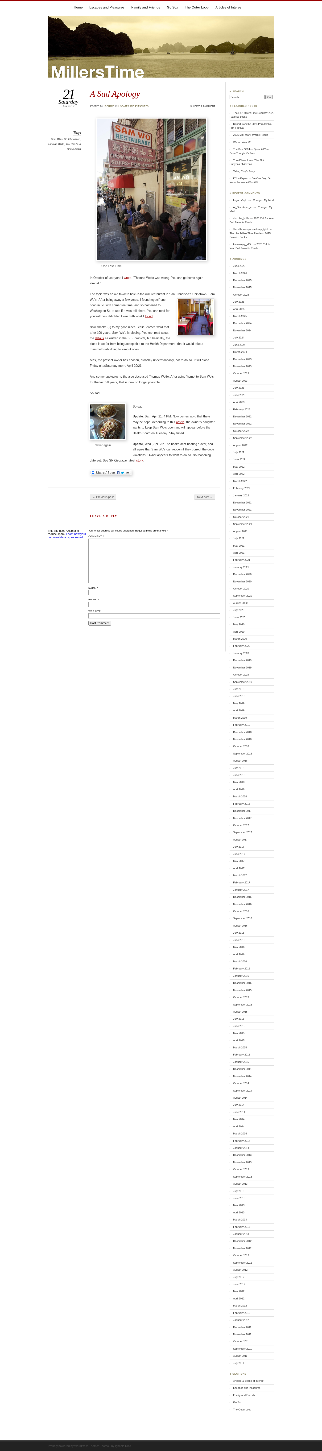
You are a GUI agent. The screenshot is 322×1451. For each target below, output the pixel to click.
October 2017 (241, 825)
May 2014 (238, 1119)
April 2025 (238, 309)
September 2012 (242, 1262)
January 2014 (241, 1147)
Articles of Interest (228, 7)
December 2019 (242, 660)
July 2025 (238, 301)
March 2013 (240, 1219)
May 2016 (238, 947)
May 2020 (238, 624)
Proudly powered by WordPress (68, 1446)
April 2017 (238, 868)
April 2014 (238, 1126)
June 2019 (239, 696)
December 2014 (242, 1069)
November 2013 (242, 1162)
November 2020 (242, 581)
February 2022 (241, 488)
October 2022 (241, 430)
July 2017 (238, 846)
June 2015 (239, 1026)
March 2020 (240, 638)
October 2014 (241, 1083)
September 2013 (242, 1176)
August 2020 (240, 603)
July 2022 (238, 452)
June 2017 (239, 854)
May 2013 (238, 1205)
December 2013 (242, 1155)
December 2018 (242, 732)
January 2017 (241, 889)
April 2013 (238, 1212)
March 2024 (240, 351)
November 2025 (242, 287)
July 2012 (238, 1277)
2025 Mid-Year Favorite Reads (250, 134)
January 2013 (241, 1234)
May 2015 (238, 1033)
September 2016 (242, 918)
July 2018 (238, 768)
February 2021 (241, 559)
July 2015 (238, 1018)
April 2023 (238, 402)
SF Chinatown (72, 139)
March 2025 (240, 316)
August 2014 (240, 1097)
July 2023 (238, 387)
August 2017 (240, 839)
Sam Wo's (57, 139)
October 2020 (241, 588)
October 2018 (241, 746)
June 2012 (239, 1284)
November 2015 (242, 990)
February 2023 (241, 409)
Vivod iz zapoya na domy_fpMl (250, 229)
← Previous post (103, 497)
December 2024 (242, 323)
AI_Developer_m (242, 207)
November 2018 (242, 739)
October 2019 (241, 674)
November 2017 (242, 818)
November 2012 (242, 1248)
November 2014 (242, 1076)
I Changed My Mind (263, 200)
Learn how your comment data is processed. (67, 535)
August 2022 (240, 445)
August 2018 (240, 760)
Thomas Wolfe (56, 144)
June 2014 (239, 1112)
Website (94, 611)
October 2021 (241, 516)
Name (93, 588)
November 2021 (242, 509)
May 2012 (238, 1291)
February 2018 (241, 803)
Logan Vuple (240, 200)
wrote (127, 278)
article (180, 422)
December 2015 (242, 982)
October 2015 (241, 997)
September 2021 (242, 524)
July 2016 (238, 932)
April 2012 (238, 1298)
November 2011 (242, 1334)
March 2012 (240, 1305)
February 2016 (241, 968)
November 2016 (242, 904)
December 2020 (242, 574)
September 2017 (242, 832)
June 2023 (239, 395)
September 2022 (242, 438)
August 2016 (240, 925)
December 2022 (242, 416)
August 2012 (240, 1269)
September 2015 (242, 1004)
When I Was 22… (243, 142)
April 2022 (238, 473)
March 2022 (240, 481)
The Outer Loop (197, 7)
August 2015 (240, 1011)
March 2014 (240, 1133)
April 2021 (238, 552)
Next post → (205, 497)
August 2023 (240, 380)
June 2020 (239, 617)
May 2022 (238, 466)
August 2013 (240, 1183)
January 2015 (241, 1061)
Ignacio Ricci (123, 1446)
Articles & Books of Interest (248, 1380)
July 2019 (238, 689)
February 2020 (241, 645)
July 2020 (238, 610)
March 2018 (240, 796)
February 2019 (241, 724)
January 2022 (241, 495)
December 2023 (242, 359)
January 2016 (241, 975)
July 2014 (238, 1104)
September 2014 (242, 1090)
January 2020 (241, 653)
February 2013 (241, 1226)
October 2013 (241, 1169)
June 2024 (239, 344)
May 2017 (238, 861)
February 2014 (241, 1140)
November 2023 (242, 366)
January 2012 (241, 1320)
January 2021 (241, 567)
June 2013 (239, 1198)
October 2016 (241, 911)
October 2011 (241, 1341)
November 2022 (242, 423)
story (139, 460)
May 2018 (238, 782)
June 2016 (239, 940)
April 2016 (238, 954)
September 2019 (242, 681)
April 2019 (238, 710)
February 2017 (241, 882)
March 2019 (240, 717)
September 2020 (242, 595)
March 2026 (240, 273)
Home (78, 7)
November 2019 (242, 667)
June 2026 (239, 265)
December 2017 (242, 810)
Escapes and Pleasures (106, 7)
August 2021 (240, 531)
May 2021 (238, 545)
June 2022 (239, 459)
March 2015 (240, 1047)
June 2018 (239, 775)
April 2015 (238, 1040)
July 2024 (238, 337)
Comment (96, 536)
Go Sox (172, 7)
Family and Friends (145, 7)
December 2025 (242, 280)
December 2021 (242, 502)
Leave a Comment (204, 106)
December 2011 (242, 1327)
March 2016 (240, 961)
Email (93, 599)
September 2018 (242, 753)
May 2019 (238, 703)
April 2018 (238, 789)
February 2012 (241, 1312)
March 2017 (240, 875)
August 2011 (240, 1355)
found (149, 316)
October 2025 (241, 294)
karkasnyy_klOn (242, 244)
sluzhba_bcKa (241, 218)
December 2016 (242, 896)
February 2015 (241, 1054)
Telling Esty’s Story (244, 171)
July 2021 (238, 538)
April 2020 (238, 631)
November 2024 (242, 330)
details (99, 338)
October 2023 (241, 373)
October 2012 (241, 1255)
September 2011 (242, 1348)
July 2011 (238, 1363)
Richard (109, 106)
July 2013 (238, 1191)
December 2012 (242, 1241)
